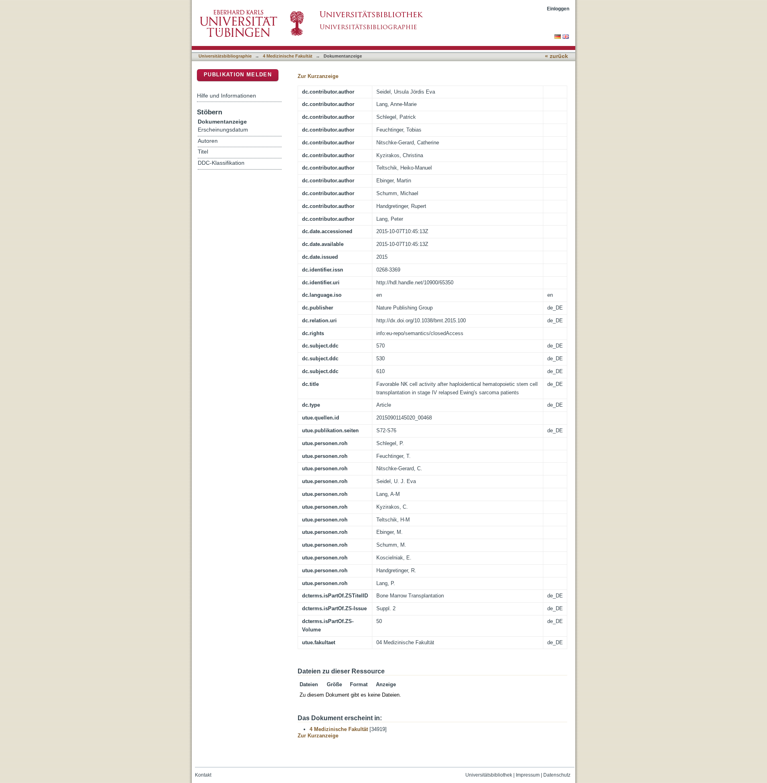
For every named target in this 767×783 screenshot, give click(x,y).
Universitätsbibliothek (488, 775)
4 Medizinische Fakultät (287, 56)
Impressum (528, 775)
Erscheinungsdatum (223, 130)
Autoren (208, 141)
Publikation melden (238, 75)
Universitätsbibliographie (225, 56)
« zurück (556, 56)
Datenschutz (556, 775)
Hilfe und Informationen (226, 95)
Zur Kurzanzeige (318, 76)
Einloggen (558, 8)
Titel (203, 152)
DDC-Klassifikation (221, 163)
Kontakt (203, 775)
